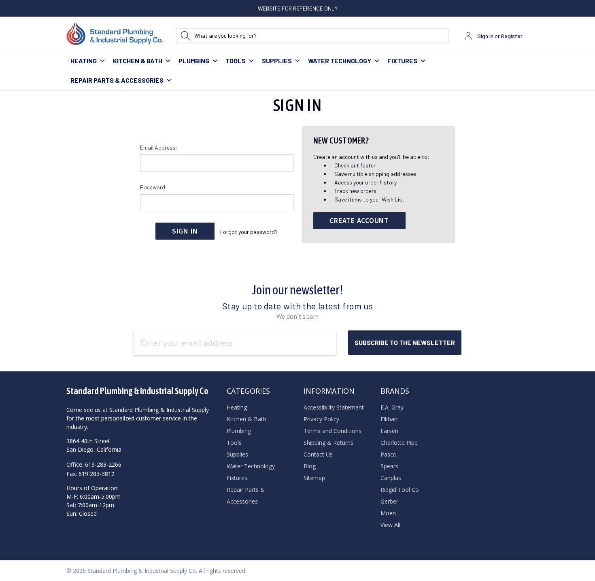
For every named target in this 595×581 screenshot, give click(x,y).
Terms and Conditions (332, 431)
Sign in (485, 35)
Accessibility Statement (334, 407)
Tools (235, 60)
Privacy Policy (321, 419)
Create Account (359, 220)
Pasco (388, 454)
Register (512, 35)
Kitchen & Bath (137, 60)
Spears (389, 466)
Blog (310, 466)
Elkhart (389, 419)
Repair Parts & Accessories (117, 80)
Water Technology (339, 60)
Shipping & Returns (328, 442)
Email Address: (158, 147)
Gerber (389, 501)
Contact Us (318, 454)
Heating (83, 60)
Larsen (389, 431)
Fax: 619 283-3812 (90, 474)
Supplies (277, 60)
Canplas (390, 478)
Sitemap (314, 478)
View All (390, 525)
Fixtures (402, 60)
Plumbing (193, 60)
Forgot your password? (249, 231)
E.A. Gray (392, 407)
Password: (153, 187)
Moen (388, 513)
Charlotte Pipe (399, 442)
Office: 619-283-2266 (93, 464)
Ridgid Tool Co (399, 489)
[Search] (185, 35)
